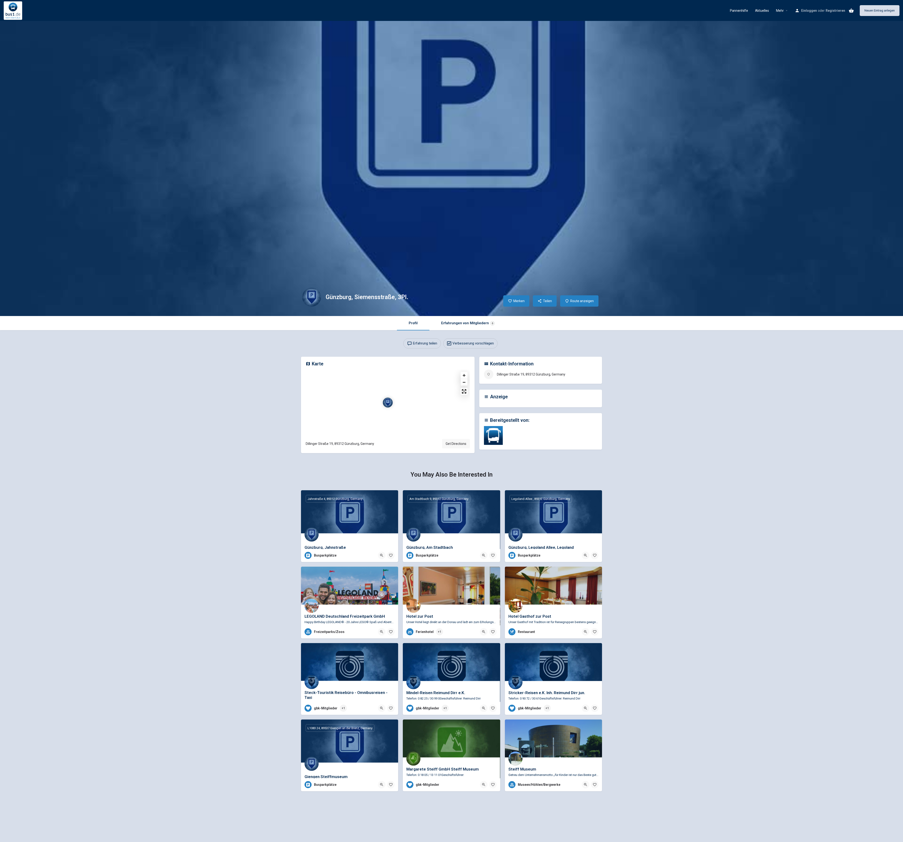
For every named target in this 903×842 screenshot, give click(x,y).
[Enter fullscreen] (464, 391)
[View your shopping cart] (851, 10)
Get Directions (456, 444)
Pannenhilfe (739, 10)
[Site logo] (14, 10)
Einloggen (809, 10)
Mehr (780, 10)
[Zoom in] (464, 375)
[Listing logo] (311, 297)
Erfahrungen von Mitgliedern (467, 323)
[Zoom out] (464, 382)
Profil (413, 323)
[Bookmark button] (391, 555)
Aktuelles (762, 10)
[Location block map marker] (388, 402)
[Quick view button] (381, 555)
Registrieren (835, 10)
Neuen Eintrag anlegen (879, 10)
